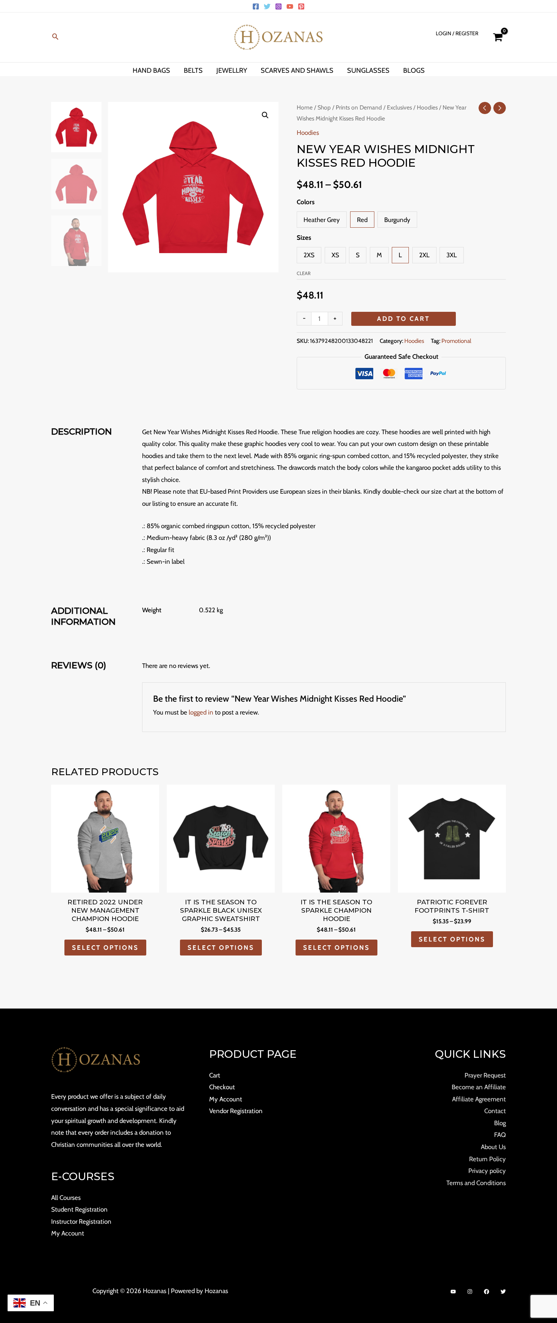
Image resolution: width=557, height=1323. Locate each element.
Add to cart (403, 318)
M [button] (379, 255)
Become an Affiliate (479, 1087)
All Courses (66, 1197)
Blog (500, 1123)
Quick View (105, 885)
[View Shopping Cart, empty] (498, 37)
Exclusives (399, 107)
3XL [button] (451, 255)
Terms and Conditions (476, 1183)
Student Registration (79, 1209)
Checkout (222, 1087)
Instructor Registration (81, 1221)
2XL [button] (424, 255)
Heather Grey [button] (322, 220)
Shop (324, 107)
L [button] (400, 255)
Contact (495, 1111)
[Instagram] (278, 6)
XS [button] (335, 255)
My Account (67, 1233)
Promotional (456, 340)
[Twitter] (267, 6)
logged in (201, 712)
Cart (214, 1075)
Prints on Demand (359, 107)
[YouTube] (289, 6)
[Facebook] (255, 6)
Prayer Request (485, 1075)
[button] (55, 37)
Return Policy (487, 1159)
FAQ (500, 1134)
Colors (305, 202)
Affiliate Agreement (479, 1099)
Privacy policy (487, 1170)
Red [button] (362, 220)
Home (305, 107)
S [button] (358, 255)
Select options (105, 947)
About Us (493, 1147)
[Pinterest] (301, 6)
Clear (304, 273)
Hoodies (427, 107)
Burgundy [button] (397, 220)
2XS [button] (309, 255)
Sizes (304, 237)
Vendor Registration (236, 1111)
